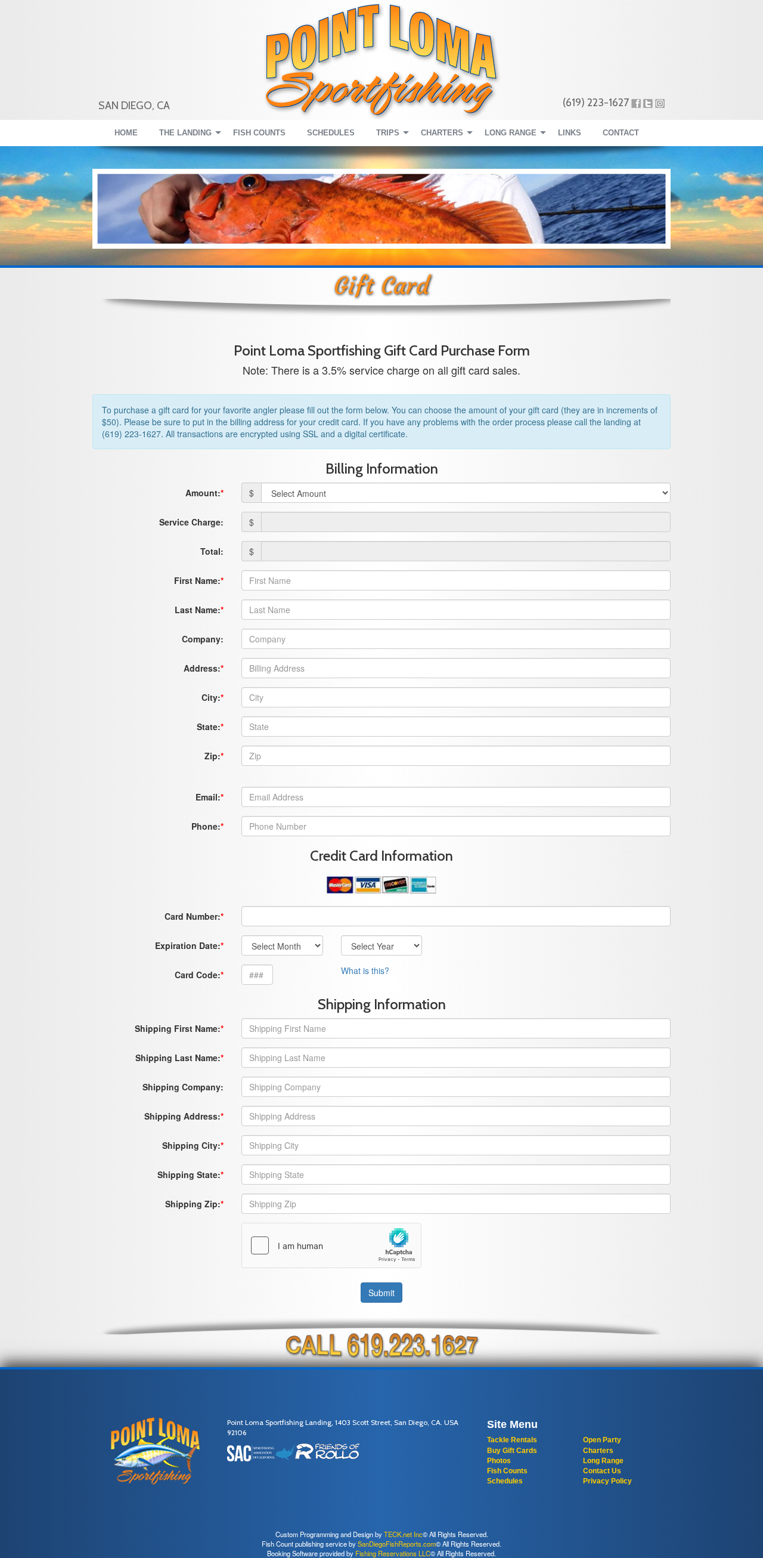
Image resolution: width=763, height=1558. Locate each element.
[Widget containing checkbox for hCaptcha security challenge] (331, 1245)
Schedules (505, 1481)
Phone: (206, 826)
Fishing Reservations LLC (392, 1553)
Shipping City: (191, 1145)
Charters (598, 1450)
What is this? (365, 970)
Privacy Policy (607, 1481)
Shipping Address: (182, 1116)
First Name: (197, 580)
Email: (208, 797)
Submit (381, 1293)
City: (211, 697)
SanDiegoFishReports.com (397, 1543)
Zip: (212, 756)
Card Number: (193, 916)
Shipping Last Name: (178, 1058)
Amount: (203, 493)
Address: (202, 668)
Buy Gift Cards (512, 1450)
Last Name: (198, 610)
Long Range (603, 1461)
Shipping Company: (183, 1087)
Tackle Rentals (512, 1440)
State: (209, 726)
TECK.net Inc (403, 1534)
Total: (212, 551)
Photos (499, 1461)
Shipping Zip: (193, 1204)
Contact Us (602, 1471)
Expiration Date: (188, 945)
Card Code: (198, 975)
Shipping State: (189, 1174)
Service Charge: (191, 522)
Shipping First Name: (178, 1028)
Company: (203, 639)
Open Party (602, 1440)
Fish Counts (507, 1471)
